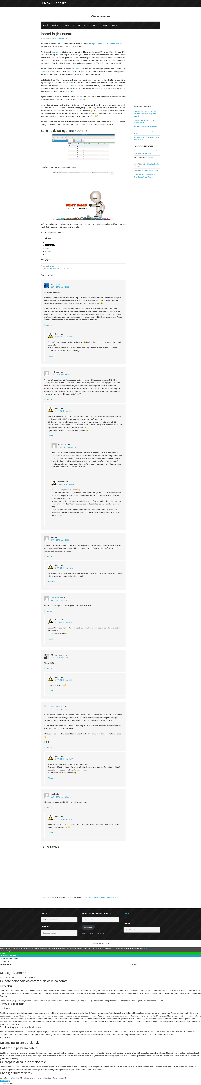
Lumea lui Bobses (53, 3)
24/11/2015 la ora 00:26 (60, 709)
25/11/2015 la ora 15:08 (64, 337)
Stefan (136, 175)
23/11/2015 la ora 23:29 (60, 797)
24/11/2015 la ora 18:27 (67, 485)
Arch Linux (50, 268)
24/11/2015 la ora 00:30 (60, 658)
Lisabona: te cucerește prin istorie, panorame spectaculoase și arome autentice (145, 113)
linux (62, 268)
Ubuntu (66, 268)
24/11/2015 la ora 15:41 (64, 411)
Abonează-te (88, 927)
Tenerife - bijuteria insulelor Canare (145, 127)
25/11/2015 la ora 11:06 (60, 287)
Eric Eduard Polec (57, 707)
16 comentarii (62, 38)
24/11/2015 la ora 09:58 (60, 600)
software (78, 97)
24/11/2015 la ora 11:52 (64, 568)
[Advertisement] (147, 70)
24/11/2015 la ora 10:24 (64, 623)
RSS (125, 918)
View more (145, 948)
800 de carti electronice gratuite (149, 170)
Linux (55, 232)
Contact (126, 914)
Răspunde (48, 325)
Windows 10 (76, 69)
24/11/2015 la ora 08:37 (64, 759)
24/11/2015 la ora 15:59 (67, 447)
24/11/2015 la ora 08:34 (64, 680)
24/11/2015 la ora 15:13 (60, 375)
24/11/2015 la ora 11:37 (60, 540)
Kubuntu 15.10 (46, 72)
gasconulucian (56, 597)
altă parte (70, 86)
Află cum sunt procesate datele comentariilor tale (99, 897)
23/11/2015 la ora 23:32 (64, 819)
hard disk (55, 52)
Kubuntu (57, 268)
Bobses (136, 151)
